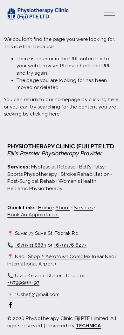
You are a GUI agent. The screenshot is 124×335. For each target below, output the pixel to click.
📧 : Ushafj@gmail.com (33, 294)
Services (83, 208)
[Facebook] (10, 305)
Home (45, 208)
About (62, 208)
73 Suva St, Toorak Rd (54, 233)
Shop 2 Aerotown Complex (59, 256)
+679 (23, 283)
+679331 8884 (30, 245)
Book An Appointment (33, 215)
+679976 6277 (70, 245)
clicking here (103, 99)
